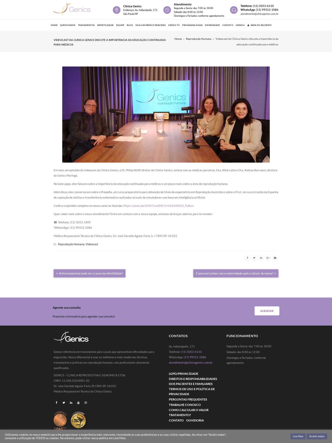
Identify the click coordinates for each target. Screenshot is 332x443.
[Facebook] (247, 258)
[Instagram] (86, 403)
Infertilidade (105, 25)
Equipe (120, 25)
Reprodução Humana (198, 38)
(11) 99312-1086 (267, 9)
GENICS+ (240, 25)
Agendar (267, 311)
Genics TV (174, 25)
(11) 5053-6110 (263, 5)
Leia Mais (298, 436)
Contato (227, 25)
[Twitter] (254, 258)
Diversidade (212, 25)
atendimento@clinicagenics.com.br (259, 13)
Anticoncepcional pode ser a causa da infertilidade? (90, 273)
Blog (130, 25)
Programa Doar (192, 25)
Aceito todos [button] (317, 436)
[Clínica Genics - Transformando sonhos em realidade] (72, 9)
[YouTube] (78, 403)
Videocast (91, 244)
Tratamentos (86, 25)
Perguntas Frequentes (188, 399)
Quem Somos (68, 25)
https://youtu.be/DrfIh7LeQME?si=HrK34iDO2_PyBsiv (158, 205)
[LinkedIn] (261, 258)
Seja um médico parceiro (150, 25)
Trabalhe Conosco (185, 404)
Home (54, 25)
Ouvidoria (195, 420)
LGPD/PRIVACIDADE (183, 373)
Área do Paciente (261, 25)
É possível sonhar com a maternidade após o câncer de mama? (235, 273)
